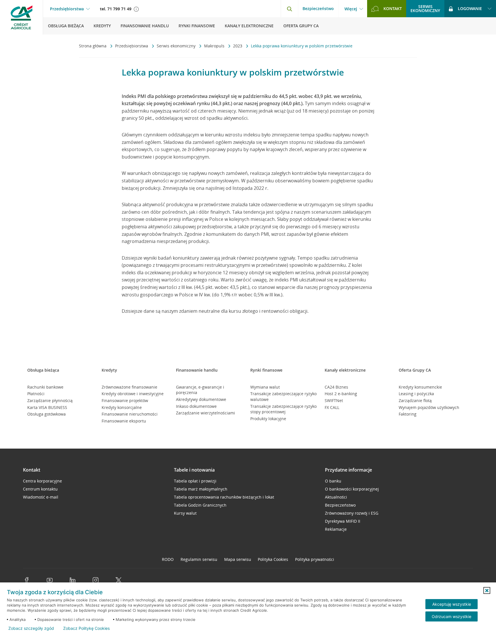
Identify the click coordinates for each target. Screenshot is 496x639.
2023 (238, 46)
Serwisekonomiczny (425, 8)
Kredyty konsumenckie (420, 387)
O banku (333, 481)
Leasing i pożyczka (416, 393)
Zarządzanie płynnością (50, 400)
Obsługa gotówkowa (46, 414)
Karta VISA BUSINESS (47, 407)
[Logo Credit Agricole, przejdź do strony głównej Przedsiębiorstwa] (21, 17)
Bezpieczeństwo (318, 8)
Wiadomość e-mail (40, 497)
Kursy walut (185, 513)
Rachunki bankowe (45, 387)
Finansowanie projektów (125, 400)
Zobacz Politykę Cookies (86, 628)
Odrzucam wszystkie (451, 616)
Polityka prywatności (314, 559)
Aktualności (336, 497)
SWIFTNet (334, 400)
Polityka (273, 559)
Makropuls (215, 46)
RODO (168, 559)
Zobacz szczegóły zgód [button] (31, 628)
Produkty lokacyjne (268, 418)
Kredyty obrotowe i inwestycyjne (133, 393)
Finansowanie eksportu (124, 421)
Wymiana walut (265, 387)
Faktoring (407, 414)
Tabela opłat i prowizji (195, 481)
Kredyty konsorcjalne (122, 407)
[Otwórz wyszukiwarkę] (289, 8)
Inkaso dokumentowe (196, 406)
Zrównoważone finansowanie (129, 387)
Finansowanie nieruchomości (130, 414)
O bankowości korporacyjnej (352, 489)
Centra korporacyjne (42, 481)
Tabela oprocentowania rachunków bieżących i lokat (224, 497)
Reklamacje (336, 529)
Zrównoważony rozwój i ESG (351, 513)
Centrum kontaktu (40, 489)
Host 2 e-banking (341, 393)
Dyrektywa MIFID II (342, 521)
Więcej (350, 9)
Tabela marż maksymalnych (200, 489)
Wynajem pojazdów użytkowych (429, 407)
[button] (487, 590)
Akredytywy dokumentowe (201, 399)
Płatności (35, 393)
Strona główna (93, 46)
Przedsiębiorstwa (67, 9)
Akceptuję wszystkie (451, 604)
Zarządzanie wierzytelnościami (205, 413)
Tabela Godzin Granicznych (200, 505)
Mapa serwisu (237, 559)
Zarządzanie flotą (415, 400)
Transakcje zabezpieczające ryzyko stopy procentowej (283, 409)
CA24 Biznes (336, 387)
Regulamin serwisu (199, 559)
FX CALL (332, 407)
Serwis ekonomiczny (177, 46)
